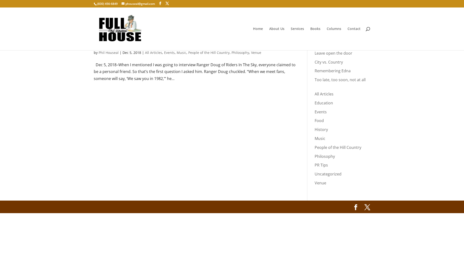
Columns (334, 29)
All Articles (153, 52)
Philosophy (240, 52)
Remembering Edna (333, 70)
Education (324, 103)
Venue (256, 52)
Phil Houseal (109, 52)
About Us (276, 29)
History (321, 129)
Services (297, 29)
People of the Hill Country (209, 52)
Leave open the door (333, 53)
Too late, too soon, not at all (340, 79)
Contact (354, 29)
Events (169, 52)
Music (181, 52)
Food (319, 120)
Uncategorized (328, 174)
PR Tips (321, 165)
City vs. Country (329, 62)
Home (258, 29)
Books (315, 29)
